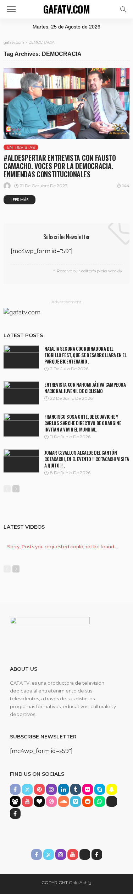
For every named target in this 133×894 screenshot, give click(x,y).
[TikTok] (111, 801)
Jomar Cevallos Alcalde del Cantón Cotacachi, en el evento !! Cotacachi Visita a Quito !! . (86, 459)
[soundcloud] (63, 801)
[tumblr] (75, 789)
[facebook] (15, 789)
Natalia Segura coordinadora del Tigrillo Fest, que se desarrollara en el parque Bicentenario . (85, 355)
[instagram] (51, 789)
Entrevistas (21, 147)
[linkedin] (63, 789)
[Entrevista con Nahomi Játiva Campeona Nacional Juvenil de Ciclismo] (21, 392)
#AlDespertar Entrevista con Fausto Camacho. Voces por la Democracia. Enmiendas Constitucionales (60, 165)
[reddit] (87, 801)
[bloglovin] (39, 801)
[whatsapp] (99, 801)
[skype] (99, 789)
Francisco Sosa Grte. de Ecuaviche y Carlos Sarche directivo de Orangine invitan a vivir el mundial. (82, 423)
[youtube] (27, 801)
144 (125, 185)
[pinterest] (39, 789)
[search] (123, 9)
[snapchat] (111, 789)
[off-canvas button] (11, 9)
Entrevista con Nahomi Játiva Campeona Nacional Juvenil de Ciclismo (85, 387)
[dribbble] (51, 801)
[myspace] (15, 801)
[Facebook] (15, 813)
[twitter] (27, 789)
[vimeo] (75, 801)
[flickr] (87, 789)
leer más (19, 199)
